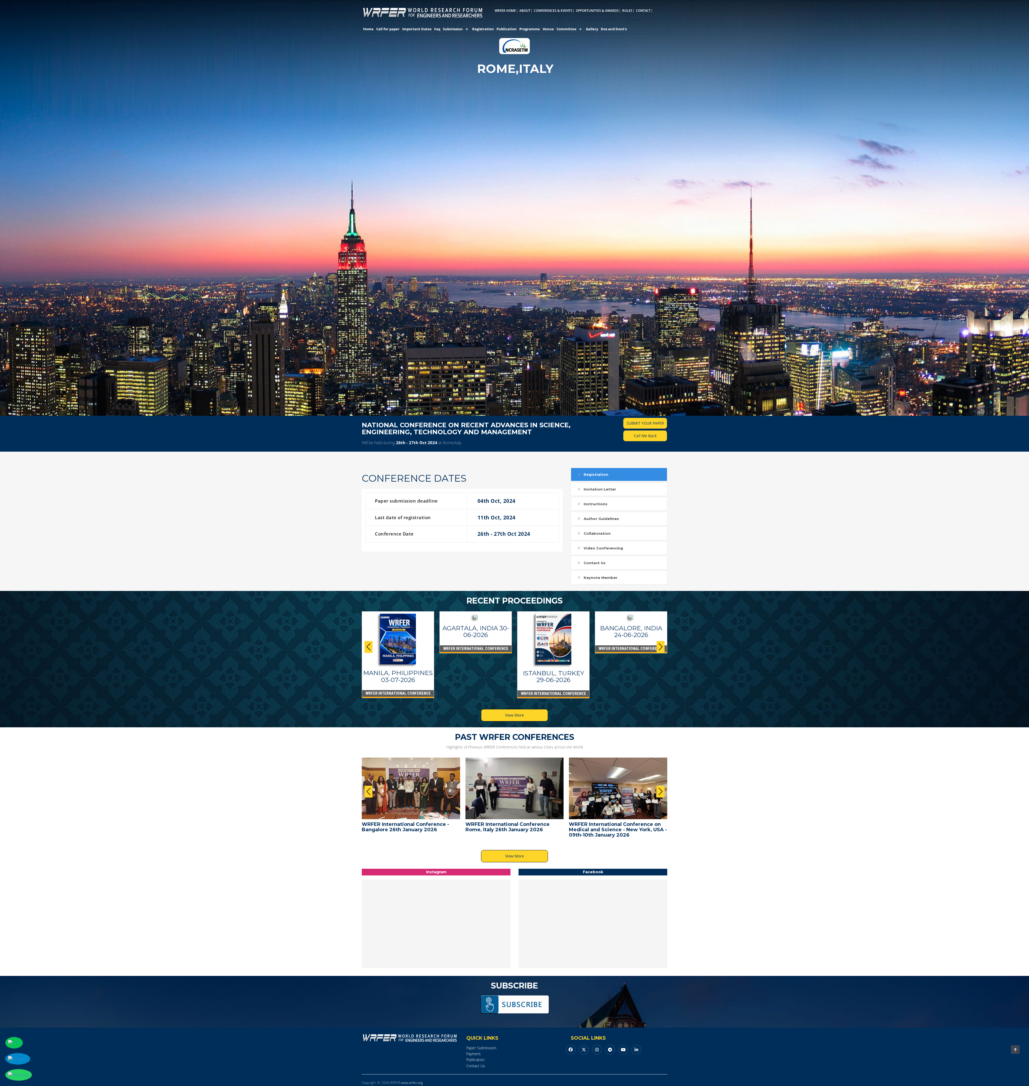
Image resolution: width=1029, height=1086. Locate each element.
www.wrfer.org (412, 1082)
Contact (643, 11)
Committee (566, 29)
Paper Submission (481, 1047)
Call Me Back (645, 435)
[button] (661, 647)
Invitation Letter (600, 489)
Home (368, 29)
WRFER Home (505, 11)
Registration (483, 29)
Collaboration (597, 533)
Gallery (592, 29)
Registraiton (596, 474)
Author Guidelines (601, 518)
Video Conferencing (603, 548)
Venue (548, 29)
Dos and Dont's (614, 29)
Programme (529, 29)
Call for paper (388, 29)
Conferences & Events (553, 11)
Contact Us (595, 563)
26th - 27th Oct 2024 (416, 442)
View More (514, 715)
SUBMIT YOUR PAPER (645, 423)
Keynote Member (600, 577)
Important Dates (416, 29)
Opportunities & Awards (597, 11)
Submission (453, 29)
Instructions (595, 504)
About (524, 11)
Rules (627, 11)
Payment (473, 1053)
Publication (507, 29)
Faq (437, 29)
